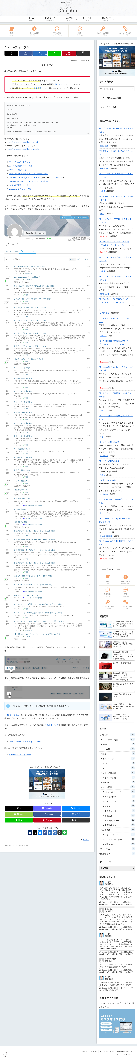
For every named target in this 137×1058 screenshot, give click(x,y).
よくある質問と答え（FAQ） (21, 166)
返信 (86, 259)
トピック (80, 259)
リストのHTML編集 (107, 480)
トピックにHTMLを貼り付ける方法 (24, 177)
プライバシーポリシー (107, 1051)
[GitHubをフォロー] (55, 832)
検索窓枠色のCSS (20, 522)
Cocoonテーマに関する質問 (33, 505)
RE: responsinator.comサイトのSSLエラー (29, 266)
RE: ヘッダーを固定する (23, 368)
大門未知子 (104, 294)
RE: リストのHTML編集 (109, 442)
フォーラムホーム (69, 218)
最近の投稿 (83, 218)
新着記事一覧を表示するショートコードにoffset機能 (33, 576)
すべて (72, 259)
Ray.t (102, 436)
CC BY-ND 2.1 (12, 715)
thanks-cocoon (106, 536)
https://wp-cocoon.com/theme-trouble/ (23, 149)
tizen (102, 214)
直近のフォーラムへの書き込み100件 (25, 741)
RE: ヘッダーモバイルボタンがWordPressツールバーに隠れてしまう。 (40, 621)
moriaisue (104, 456)
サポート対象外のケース (19, 170)
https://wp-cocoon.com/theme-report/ (22, 142)
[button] (83, 53)
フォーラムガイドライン (19, 162)
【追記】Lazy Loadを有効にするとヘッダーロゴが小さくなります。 (38, 634)
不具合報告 (28, 273)
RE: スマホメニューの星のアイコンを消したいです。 (33, 585)
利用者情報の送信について (126, 1051)
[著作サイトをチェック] (30, 832)
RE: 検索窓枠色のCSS (22, 498)
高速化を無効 (60, 84)
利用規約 (94, 1051)
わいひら (104, 236)
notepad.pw (58, 177)
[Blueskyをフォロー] (40, 832)
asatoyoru (104, 146)
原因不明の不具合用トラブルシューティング (28, 174)
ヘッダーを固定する (21, 481)
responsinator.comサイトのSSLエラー (28, 277)
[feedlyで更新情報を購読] (64, 832)
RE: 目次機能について (22, 449)
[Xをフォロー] (35, 832)
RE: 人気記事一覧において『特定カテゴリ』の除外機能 (34, 286)
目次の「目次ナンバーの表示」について (28, 359)
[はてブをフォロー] (50, 832)
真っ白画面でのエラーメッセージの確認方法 (28, 181)
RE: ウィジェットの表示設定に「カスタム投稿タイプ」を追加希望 (38, 604)
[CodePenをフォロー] (59, 832)
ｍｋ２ (103, 191)
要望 (26, 295)
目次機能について (20, 490)
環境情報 (37, 88)
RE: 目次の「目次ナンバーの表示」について (30, 308)
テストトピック (51, 725)
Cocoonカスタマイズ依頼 (20, 189)
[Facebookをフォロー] (45, 832)
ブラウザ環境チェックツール (21, 185)
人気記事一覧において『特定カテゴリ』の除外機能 (32, 299)
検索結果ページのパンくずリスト (26, 595)
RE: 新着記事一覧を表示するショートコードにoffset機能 (34, 531)
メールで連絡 (84, 1051)
